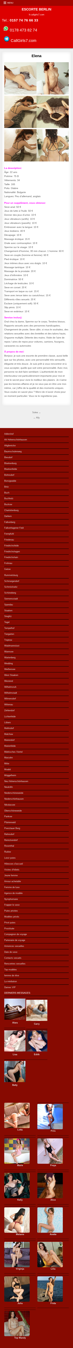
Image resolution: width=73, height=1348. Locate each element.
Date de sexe (10, 952)
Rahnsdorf (9, 834)
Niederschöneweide (13, 793)
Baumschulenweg (13, 451)
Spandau (8, 604)
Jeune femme (11, 875)
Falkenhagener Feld (14, 528)
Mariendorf (9, 740)
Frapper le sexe (12, 905)
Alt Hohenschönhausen (15, 439)
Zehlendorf (9, 710)
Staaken (8, 610)
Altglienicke (10, 445)
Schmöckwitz (10, 587)
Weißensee (9, 669)
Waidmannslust (11, 645)
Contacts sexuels (12, 958)
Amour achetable (12, 881)
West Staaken (11, 675)
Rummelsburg (11, 575)
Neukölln (8, 787)
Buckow (8, 504)
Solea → (36, 412)
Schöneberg (10, 593)
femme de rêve (11, 975)
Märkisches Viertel (13, 752)
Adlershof (9, 434)
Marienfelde (10, 746)
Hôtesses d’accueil (13, 863)
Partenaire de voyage (14, 940)
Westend (8, 681)
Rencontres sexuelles (14, 963)
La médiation (10, 981)
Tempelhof (9, 628)
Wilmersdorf (10, 698)
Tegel (7, 622)
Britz (6, 487)
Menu (10, 3)
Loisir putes (10, 858)
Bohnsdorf (9, 475)
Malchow (8, 734)
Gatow (7, 569)
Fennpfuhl (9, 534)
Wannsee (8, 651)
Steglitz (8, 616)
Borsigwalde (10, 481)
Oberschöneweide (13, 810)
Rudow (7, 851)
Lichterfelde (10, 716)
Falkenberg (9, 522)
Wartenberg (9, 657)
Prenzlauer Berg (12, 828)
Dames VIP (10, 987)
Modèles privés (11, 916)
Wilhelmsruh (10, 687)
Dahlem (8, 516)
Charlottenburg (11, 510)
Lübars (7, 722)
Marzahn (8, 757)
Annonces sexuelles (14, 946)
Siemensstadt (11, 598)
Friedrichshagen (12, 551)
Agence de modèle (13, 893)
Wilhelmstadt (10, 693)
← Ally (36, 417)
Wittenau (8, 704)
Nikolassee (9, 804)
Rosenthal (9, 846)
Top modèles (10, 969)
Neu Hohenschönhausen (16, 781)
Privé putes (9, 922)
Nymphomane (11, 899)
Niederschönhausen (14, 799)
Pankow (8, 816)
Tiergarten (9, 634)
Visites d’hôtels (11, 869)
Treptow (8, 640)
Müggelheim (10, 775)
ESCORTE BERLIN (36, 9)
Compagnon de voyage (15, 934)
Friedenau (9, 539)
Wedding (8, 663)
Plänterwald (10, 822)
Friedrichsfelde (11, 545)
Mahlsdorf (9, 728)
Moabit (7, 769)
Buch (6, 492)
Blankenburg (10, 463)
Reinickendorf (11, 840)
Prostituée (9, 928)
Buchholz (8, 498)
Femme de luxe (12, 887)
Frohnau (8, 563)
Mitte (6, 763)
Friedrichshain (11, 557)
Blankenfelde (10, 469)
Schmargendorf (11, 581)
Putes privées (11, 910)
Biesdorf (8, 457)
